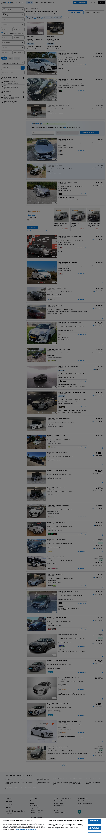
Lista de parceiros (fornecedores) (56, 829)
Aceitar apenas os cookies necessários (94, 828)
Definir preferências (94, 834)
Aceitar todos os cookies (94, 821)
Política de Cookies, (19, 829)
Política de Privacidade (30, 829)
